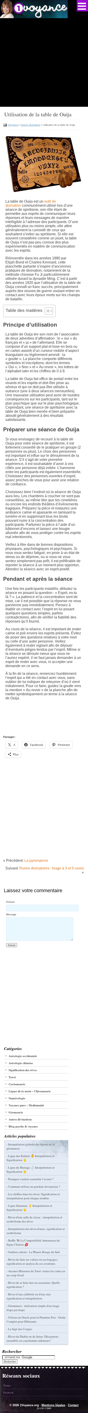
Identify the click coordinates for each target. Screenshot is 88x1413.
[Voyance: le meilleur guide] (34, 17)
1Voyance (13, 125)
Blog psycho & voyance (23, 1126)
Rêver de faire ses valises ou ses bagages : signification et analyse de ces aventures (33, 1261)
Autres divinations (30, 125)
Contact (73, 1405)
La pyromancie (36, 860)
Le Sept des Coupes (20, 1329)
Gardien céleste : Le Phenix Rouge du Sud (34, 1252)
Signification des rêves (23, 1070)
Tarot (12, 1077)
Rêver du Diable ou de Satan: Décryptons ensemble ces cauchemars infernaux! (32, 1338)
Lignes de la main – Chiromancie (30, 1091)
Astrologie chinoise (21, 1063)
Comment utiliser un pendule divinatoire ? (34, 1187)
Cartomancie (17, 1084)
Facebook (8, 1392)
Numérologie (17, 1098)
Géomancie (16, 1112)
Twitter (7, 1385)
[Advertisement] (44, 62)
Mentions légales (53, 1405)
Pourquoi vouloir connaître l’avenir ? (30, 1179)
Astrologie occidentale (23, 1056)
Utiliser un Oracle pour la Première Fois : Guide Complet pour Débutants (36, 1319)
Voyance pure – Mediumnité (26, 1105)
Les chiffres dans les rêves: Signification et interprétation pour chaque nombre (33, 1196)
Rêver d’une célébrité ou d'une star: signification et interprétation (29, 1296)
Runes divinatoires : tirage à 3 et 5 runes (51, 868)
